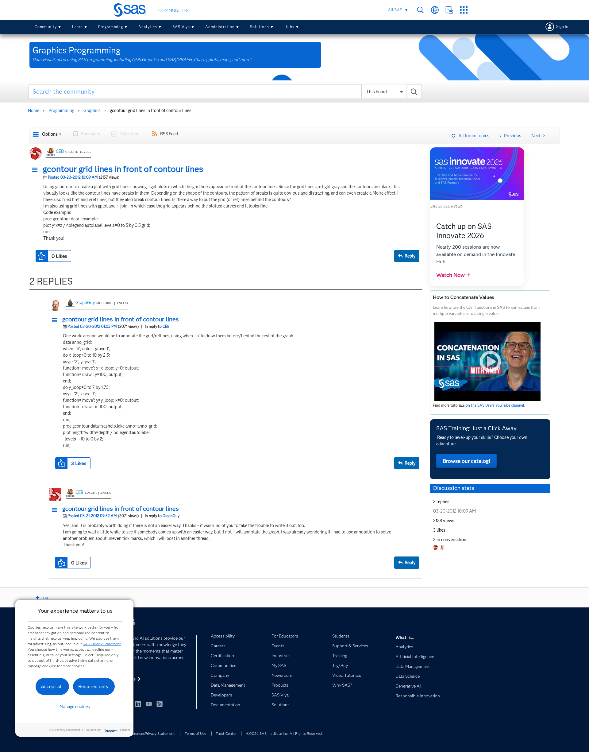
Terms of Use (195, 733)
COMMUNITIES (173, 10)
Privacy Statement (160, 733)
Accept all (52, 686)
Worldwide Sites (435, 10)
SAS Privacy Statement (102, 644)
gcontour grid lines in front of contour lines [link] (150, 110)
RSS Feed (169, 134)
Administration (220, 27)
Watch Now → (453, 275)
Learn (77, 27)
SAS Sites (464, 10)
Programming (110, 27)
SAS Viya (181, 27)
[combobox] (225, 91)
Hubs (289, 27)
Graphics (92, 110)
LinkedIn (138, 704)
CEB (60, 151)
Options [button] (50, 134)
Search (420, 10)
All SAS (395, 10)
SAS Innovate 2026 (446, 206)
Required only (93, 686)
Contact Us (449, 10)
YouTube (149, 704)
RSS (159, 704)
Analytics (147, 27)
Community (46, 27)
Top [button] (44, 597)
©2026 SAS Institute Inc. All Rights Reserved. (284, 733)
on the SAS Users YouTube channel (495, 405)
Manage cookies (75, 706)
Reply (410, 256)
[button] (36, 170)
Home (33, 110)
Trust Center (226, 733)
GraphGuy (85, 302)
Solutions (259, 27)
